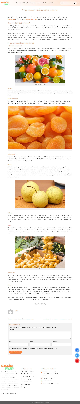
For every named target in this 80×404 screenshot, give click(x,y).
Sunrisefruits (11, 19)
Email (32, 341)
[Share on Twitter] (38, 304)
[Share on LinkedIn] (45, 304)
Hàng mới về (41, 3)
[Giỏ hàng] (78, 3)
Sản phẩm (32, 3)
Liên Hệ (23, 387)
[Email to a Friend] (40, 304)
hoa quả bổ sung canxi (30, 19)
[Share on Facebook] (35, 304)
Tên (10, 341)
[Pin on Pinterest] (42, 304)
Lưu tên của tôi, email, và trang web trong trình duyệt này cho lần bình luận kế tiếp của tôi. (34, 348)
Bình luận (11, 329)
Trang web (54, 341)
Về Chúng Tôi (25, 3)
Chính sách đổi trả (49, 3)
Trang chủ (18, 3)
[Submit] (76, 3)
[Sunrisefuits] (7, 3)
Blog (40, 8)
